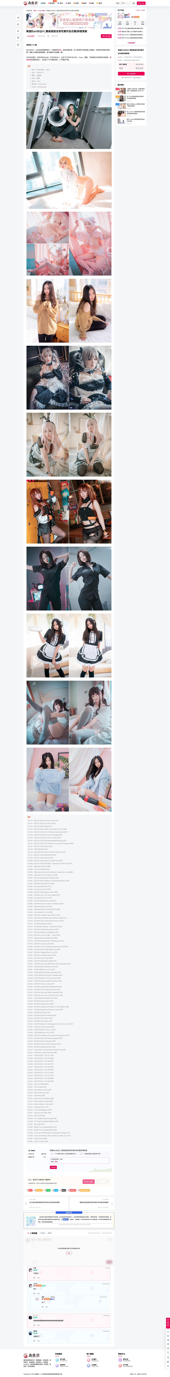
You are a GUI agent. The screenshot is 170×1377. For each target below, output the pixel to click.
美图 (84, 3)
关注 (138, 10)
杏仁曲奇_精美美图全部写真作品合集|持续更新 (44, 1202)
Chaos (35, 1283)
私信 (144, 10)
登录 (56, 1161)
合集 (92, 3)
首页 (44, 3)
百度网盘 (53, 1167)
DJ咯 (34, 1268)
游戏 (69, 3)
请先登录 (139, 68)
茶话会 (52, 2)
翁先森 (35, 1331)
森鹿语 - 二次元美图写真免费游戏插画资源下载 (48, 1374)
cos (45, 87)
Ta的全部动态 (131, 43)
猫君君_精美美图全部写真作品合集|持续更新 (94, 1202)
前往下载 (107, 36)
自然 (59, 50)
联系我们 (65, 1219)
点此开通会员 (137, 77)
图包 (77, 3)
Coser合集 (41, 10)
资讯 (61, 3)
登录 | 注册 (141, 3)
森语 (43, 1297)
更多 (100, 3)
